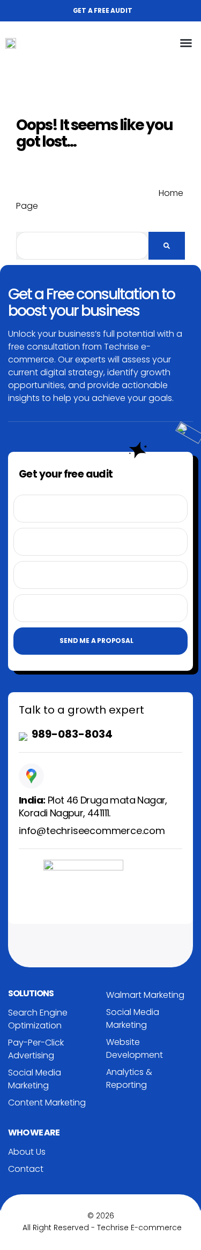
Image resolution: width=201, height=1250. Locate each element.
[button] (186, 42)
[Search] (166, 246)
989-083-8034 (72, 733)
